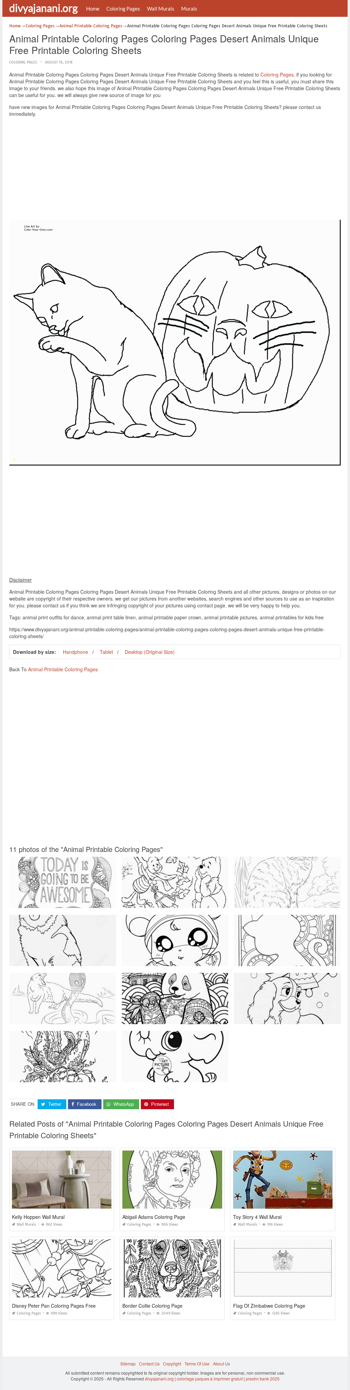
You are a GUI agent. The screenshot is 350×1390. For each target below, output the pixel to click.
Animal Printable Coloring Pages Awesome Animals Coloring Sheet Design (193, 1076)
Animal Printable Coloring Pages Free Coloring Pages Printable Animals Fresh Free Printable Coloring (106, 960)
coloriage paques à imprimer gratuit (210, 1378)
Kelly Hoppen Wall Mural (38, 1216)
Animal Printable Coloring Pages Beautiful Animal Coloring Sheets (185, 960)
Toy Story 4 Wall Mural (257, 1216)
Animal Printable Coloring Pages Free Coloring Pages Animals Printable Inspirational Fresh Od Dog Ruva (109, 902)
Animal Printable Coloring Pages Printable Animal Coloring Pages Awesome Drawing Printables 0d (103, 1018)
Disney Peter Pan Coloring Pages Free (54, 1305)
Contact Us (149, 1363)
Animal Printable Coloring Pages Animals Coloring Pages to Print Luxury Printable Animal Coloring (215, 1018)
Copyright (172, 1363)
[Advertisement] (175, 170)
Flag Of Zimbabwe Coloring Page (269, 1305)
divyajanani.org (43, 8)
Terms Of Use (197, 1363)
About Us (221, 1363)
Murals (189, 8)
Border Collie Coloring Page (152, 1305)
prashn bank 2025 (263, 1378)
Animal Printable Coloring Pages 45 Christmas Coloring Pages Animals (77, 1076)
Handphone (75, 651)
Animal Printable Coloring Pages (63, 669)
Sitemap (128, 1363)
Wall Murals (160, 8)
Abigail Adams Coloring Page (153, 1216)
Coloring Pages (123, 8)
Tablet (106, 651)
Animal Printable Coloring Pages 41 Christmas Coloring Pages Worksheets (193, 902)
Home (92, 8)
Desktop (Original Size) (150, 651)
